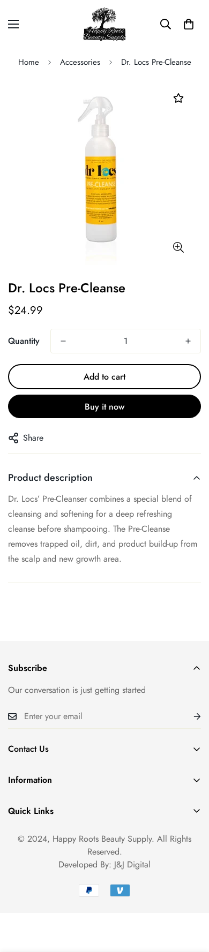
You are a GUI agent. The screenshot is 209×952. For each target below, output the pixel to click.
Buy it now (104, 407)
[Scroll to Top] (189, 895)
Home (28, 62)
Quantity (24, 341)
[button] (188, 24)
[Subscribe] (188, 716)
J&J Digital (132, 864)
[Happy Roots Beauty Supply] (105, 24)
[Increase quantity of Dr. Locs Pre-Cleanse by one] (188, 341)
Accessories (80, 62)
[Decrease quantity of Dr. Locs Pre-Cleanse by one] (63, 341)
